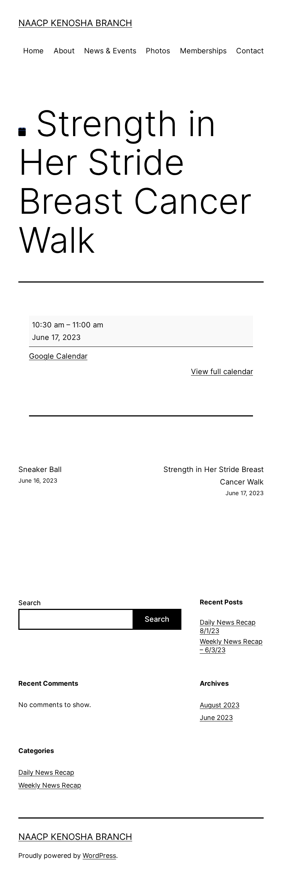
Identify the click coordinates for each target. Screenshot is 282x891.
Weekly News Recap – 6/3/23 (231, 646)
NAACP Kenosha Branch (75, 23)
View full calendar (222, 371)
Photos (158, 50)
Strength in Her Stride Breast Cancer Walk (213, 481)
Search (29, 603)
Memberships (203, 50)
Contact (250, 50)
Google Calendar (58, 356)
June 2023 (216, 717)
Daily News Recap (46, 772)
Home (33, 50)
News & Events (110, 50)
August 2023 (219, 705)
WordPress (99, 855)
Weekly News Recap (49, 785)
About (64, 50)
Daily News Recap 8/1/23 (228, 626)
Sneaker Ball (40, 474)
